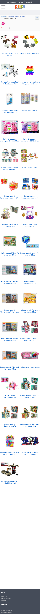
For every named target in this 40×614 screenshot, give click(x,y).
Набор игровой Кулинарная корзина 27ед (9, 197)
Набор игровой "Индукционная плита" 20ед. (30, 197)
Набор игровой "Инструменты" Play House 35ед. (10, 311)
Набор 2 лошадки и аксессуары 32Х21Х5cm (30, 140)
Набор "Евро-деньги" (30, 110)
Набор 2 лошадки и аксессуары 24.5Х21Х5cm (9, 140)
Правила (3, 608)
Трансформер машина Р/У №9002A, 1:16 (9, 482)
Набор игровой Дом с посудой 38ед (10, 225)
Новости (3, 600)
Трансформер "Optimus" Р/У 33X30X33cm (30, 453)
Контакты (16, 28)
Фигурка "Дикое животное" (30, 53)
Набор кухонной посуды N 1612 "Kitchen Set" (9, 453)
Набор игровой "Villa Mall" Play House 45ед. (9, 368)
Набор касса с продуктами (30, 367)
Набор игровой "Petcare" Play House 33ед (10, 339)
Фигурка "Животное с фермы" (10, 54)
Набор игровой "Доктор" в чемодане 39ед (29, 396)
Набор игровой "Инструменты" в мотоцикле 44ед (30, 282)
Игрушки (22, 16)
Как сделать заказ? (6, 610)
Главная (3, 16)
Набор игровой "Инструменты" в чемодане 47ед (10, 425)
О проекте (4, 596)
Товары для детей (13, 16)
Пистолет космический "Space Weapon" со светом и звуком (9, 111)
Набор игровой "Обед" (30, 167)
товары (5, 28)
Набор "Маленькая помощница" (30, 225)
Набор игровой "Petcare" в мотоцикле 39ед (29, 311)
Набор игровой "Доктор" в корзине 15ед (29, 254)
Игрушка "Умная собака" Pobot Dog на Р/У (10, 83)
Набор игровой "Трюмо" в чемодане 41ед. (29, 339)
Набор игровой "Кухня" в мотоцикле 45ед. (10, 254)
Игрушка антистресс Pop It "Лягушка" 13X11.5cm (30, 83)
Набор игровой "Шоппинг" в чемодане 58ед (29, 425)
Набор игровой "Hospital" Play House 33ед (10, 282)
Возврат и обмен (6, 598)
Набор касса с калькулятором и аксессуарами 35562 (9, 396)
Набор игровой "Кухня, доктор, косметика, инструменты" (9, 168)
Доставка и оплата (6, 612)
